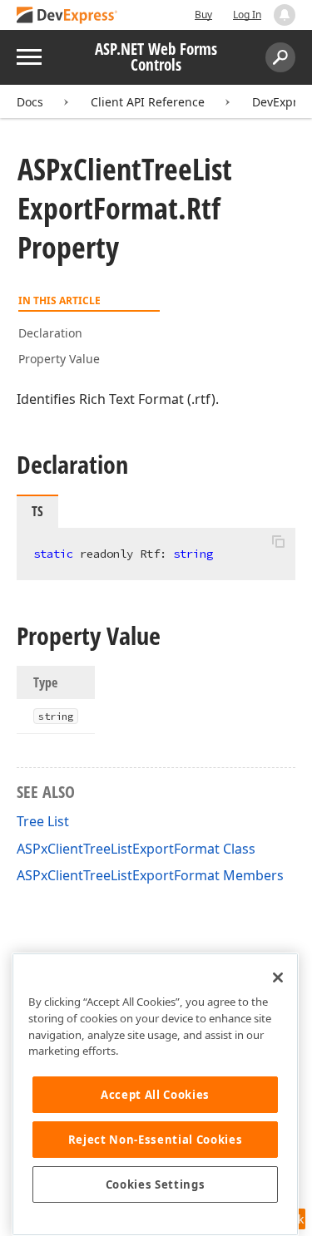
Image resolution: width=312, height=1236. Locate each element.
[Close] (278, 977)
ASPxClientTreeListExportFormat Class (136, 849)
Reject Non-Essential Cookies (155, 1139)
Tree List (43, 821)
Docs (30, 102)
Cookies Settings (156, 1184)
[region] (155, 1094)
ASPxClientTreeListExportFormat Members (150, 875)
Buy (203, 14)
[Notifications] (284, 15)
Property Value (59, 359)
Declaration (50, 333)
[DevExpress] (67, 16)
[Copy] (278, 542)
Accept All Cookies (155, 1094)
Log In (247, 14)
